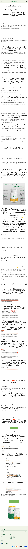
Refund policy (3, 540)
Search (2, 536)
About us (2, 537)
